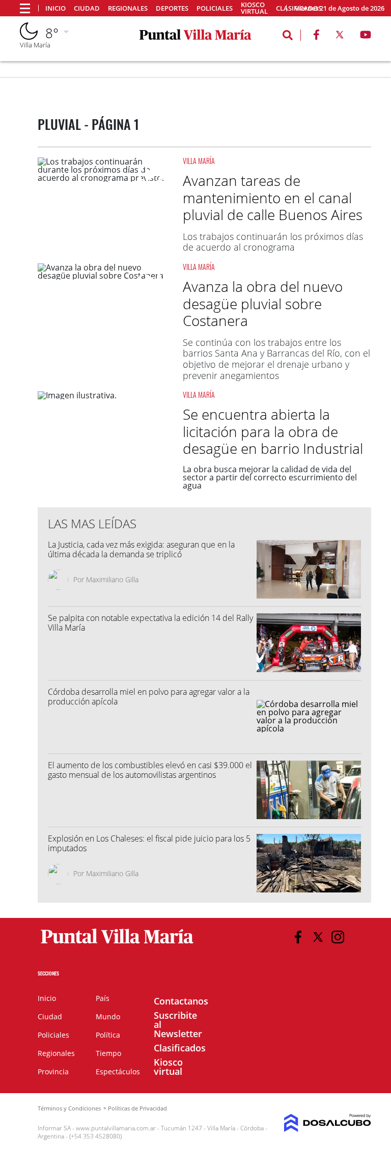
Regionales (128, 8)
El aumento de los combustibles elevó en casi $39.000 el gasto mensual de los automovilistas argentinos (150, 770)
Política (108, 1035)
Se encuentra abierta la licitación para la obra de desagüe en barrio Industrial (273, 431)
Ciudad (87, 8)
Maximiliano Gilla (112, 579)
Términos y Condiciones (69, 1108)
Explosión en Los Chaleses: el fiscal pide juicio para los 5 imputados (149, 843)
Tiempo (108, 1053)
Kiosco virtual (254, 8)
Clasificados (180, 1048)
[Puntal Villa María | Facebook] (316, 36)
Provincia (53, 1071)
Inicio (55, 8)
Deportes (172, 8)
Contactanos (181, 1001)
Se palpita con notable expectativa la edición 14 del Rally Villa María (150, 622)
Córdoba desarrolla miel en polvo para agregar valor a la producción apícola (148, 696)
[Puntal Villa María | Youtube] (366, 36)
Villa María (199, 160)
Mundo (108, 1016)
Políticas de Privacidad (137, 1108)
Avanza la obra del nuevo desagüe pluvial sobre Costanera (263, 303)
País (102, 998)
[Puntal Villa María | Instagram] (337, 937)
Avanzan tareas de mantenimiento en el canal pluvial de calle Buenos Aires (272, 197)
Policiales (215, 8)
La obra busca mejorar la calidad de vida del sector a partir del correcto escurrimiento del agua (270, 477)
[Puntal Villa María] (117, 944)
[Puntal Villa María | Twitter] (339, 36)
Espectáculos (118, 1071)
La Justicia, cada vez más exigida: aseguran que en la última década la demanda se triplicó (141, 549)
